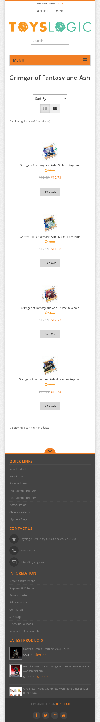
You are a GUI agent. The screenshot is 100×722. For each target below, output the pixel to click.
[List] (55, 108)
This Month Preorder (22, 491)
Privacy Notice (18, 602)
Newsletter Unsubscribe (24, 631)
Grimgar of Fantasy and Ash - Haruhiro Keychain (50, 379)
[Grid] (45, 108)
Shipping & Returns (21, 588)
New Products (18, 469)
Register (44, 11)
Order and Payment (22, 581)
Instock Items (17, 505)
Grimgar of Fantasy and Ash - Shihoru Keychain (50, 165)
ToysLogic (63, 704)
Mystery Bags (18, 519)
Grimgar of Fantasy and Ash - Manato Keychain (50, 237)
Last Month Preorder (22, 498)
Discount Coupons (21, 624)
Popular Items (18, 483)
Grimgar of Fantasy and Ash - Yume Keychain (50, 308)
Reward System (19, 595)
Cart (61, 11)
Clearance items (19, 512)
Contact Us (16, 610)
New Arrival (16, 476)
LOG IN (59, 3)
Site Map (15, 617)
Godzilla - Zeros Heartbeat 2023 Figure (46, 648)
